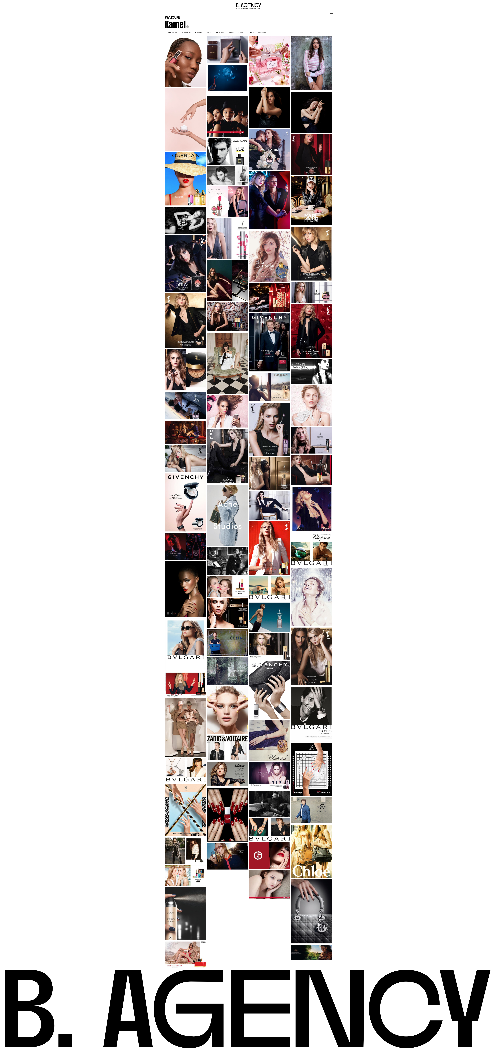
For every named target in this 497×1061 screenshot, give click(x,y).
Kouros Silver (269, 617)
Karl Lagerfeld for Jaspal (311, 201)
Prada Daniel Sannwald (227, 116)
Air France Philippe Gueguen (227, 79)
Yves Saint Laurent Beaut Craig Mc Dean (311, 292)
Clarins (269, 884)
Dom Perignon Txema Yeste (185, 546)
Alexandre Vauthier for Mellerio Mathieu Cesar (311, 371)
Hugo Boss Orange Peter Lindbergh (227, 561)
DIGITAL (209, 32)
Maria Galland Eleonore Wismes (186, 119)
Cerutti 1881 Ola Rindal (311, 810)
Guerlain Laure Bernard (185, 179)
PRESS (231, 32)
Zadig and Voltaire (227, 748)
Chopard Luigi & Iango (269, 505)
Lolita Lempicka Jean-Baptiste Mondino (269, 256)
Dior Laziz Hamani (311, 911)
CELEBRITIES (186, 32)
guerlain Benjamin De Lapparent (185, 220)
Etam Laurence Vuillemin (227, 710)
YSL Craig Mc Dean (185, 320)
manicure (172, 18)
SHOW (241, 32)
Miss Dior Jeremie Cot (269, 61)
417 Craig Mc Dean (269, 429)
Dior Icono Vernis (227, 814)
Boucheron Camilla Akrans (269, 387)
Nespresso (311, 952)
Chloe (311, 851)
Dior (185, 913)
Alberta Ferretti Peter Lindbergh (227, 671)
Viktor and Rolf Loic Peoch (311, 63)
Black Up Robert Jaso (186, 589)
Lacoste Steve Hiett (227, 856)
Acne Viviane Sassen (227, 515)
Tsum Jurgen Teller (227, 363)
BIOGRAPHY (262, 32)
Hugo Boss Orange (269, 804)
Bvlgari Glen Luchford (186, 645)
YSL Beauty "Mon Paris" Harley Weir (269, 149)
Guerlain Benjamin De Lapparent (227, 161)
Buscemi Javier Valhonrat (185, 432)
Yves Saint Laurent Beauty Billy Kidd (186, 405)
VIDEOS (250, 32)
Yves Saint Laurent (269, 548)
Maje (186, 850)
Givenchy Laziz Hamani (185, 502)
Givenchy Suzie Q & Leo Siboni (270, 342)
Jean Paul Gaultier (185, 727)
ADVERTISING (171, 32)
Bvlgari (269, 829)
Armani (269, 855)
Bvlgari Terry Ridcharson (185, 770)
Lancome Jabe (186, 61)
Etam (227, 774)
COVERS (198, 32)
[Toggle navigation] (331, 12)
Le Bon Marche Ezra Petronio (227, 643)
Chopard (311, 513)
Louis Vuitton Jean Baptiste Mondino (269, 107)
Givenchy (269, 689)
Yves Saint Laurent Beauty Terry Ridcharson (227, 586)
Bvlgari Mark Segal (269, 589)
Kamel (175, 24)
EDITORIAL (220, 32)
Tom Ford (228, 49)
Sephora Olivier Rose (311, 769)
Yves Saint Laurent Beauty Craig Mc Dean (227, 238)
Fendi (185, 954)
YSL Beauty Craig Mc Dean (311, 154)
